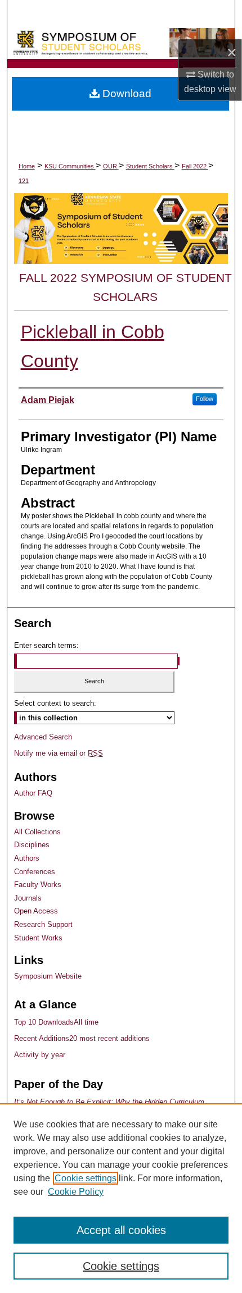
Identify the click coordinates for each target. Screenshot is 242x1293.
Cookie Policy (76, 1191)
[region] (121, 1198)
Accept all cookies (121, 1230)
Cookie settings (85, 1178)
